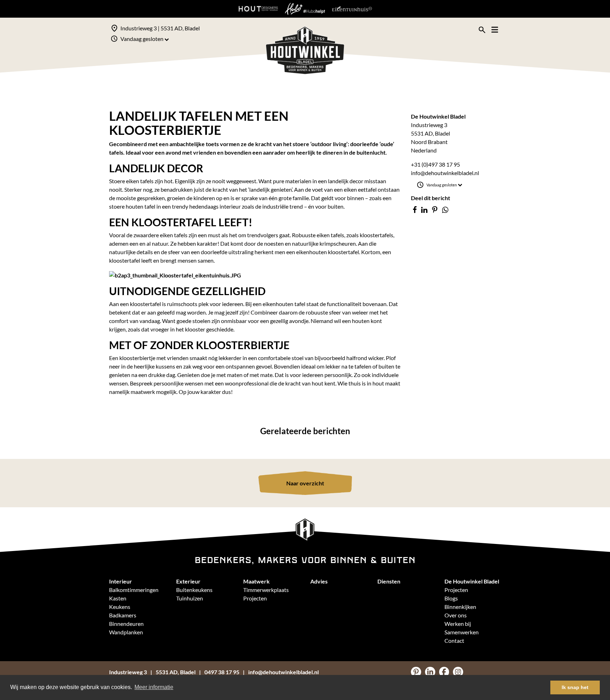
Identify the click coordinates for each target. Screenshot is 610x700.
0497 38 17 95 (221, 672)
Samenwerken (461, 632)
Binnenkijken (460, 606)
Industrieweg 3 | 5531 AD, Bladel (160, 28)
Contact (454, 640)
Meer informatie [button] (153, 687)
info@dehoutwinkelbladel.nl (445, 172)
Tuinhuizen (189, 598)
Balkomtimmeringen (134, 589)
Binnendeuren (126, 623)
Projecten (255, 598)
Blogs (451, 598)
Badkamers (122, 615)
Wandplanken (126, 632)
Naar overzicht (305, 483)
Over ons (455, 615)
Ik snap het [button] (575, 687)
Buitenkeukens (194, 589)
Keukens (119, 606)
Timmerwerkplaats (266, 589)
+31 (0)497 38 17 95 (435, 164)
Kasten (117, 598)
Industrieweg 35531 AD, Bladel (152, 672)
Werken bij (457, 623)
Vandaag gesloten (141, 38)
